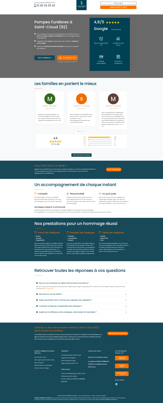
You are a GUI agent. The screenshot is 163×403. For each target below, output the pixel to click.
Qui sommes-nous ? (40, 357)
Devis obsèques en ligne (68, 360)
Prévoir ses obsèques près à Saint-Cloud (73, 373)
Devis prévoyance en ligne (69, 376)
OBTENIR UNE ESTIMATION (118, 333)
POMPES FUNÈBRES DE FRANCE (69, 395)
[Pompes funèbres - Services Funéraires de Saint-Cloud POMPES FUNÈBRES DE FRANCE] (81, 5)
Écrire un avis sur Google (41, 368)
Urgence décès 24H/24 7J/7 (69, 363)
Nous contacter (39, 362)
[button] (78, 131)
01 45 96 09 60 (46, 5)
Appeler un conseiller (121, 358)
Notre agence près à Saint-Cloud (44, 360)
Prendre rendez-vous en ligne (43, 365)
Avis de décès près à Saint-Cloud (71, 355)
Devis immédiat (44, 58)
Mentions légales (101, 395)
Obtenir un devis (121, 366)
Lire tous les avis (116, 29)
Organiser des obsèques (68, 358)
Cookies (93, 395)
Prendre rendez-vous (122, 373)
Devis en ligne (118, 3)
